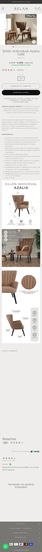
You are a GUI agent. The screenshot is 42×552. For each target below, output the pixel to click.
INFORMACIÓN (20, 537)
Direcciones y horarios (20, 528)
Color (21, 75)
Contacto (20, 523)
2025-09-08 (8, 460)
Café (21, 78)
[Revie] (35, 451)
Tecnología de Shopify (21, 550)
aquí (27, 102)
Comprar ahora (21, 92)
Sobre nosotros (20, 533)
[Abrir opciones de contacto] (6, 546)
